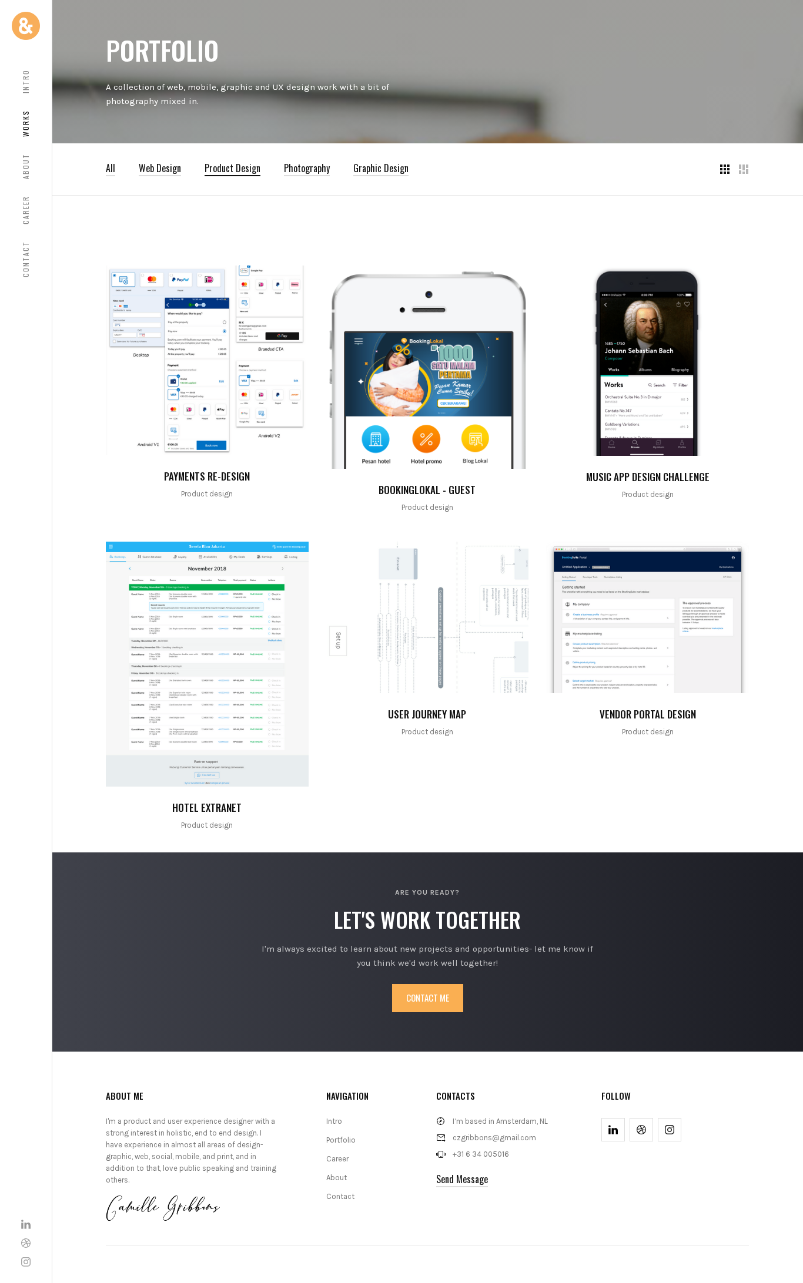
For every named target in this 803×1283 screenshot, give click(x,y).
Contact (340, 1196)
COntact (26, 259)
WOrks (26, 123)
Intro (26, 81)
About (26, 166)
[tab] (110, 168)
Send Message (462, 1179)
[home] (26, 26)
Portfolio (341, 1140)
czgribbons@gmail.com (494, 1137)
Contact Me (427, 997)
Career (26, 210)
